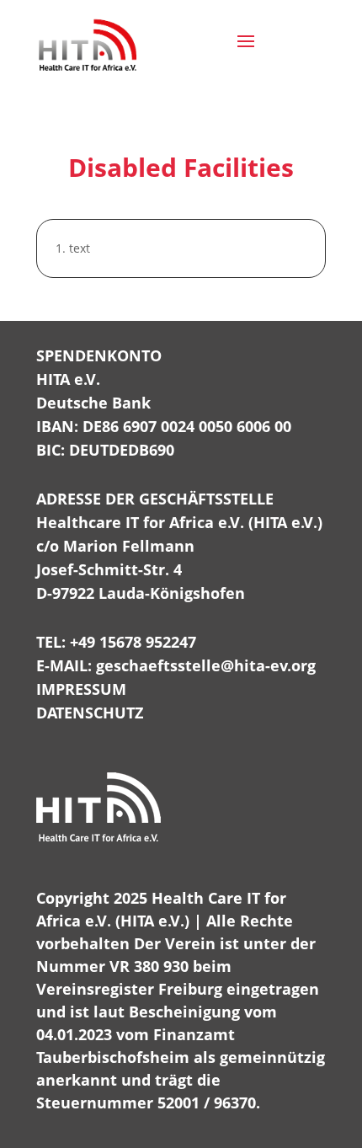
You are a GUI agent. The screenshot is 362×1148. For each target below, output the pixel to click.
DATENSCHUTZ (89, 712)
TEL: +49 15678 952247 (116, 642)
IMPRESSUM (81, 689)
